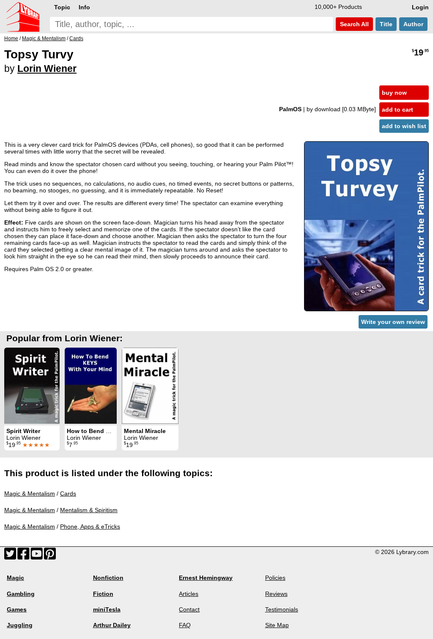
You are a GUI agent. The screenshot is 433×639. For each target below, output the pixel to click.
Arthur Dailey (112, 625)
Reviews (276, 593)
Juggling (20, 625)
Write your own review (393, 321)
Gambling (21, 593)
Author (413, 24)
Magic (15, 577)
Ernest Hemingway (206, 577)
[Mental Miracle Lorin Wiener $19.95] (150, 386)
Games (17, 609)
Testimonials (281, 609)
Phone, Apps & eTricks (90, 526)
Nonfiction (108, 577)
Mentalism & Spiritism (89, 510)
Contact (189, 609)
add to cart (397, 109)
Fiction (103, 593)
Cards (68, 493)
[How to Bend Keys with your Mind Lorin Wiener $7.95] (91, 386)
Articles (188, 593)
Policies (275, 577)
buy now (394, 92)
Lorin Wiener (47, 68)
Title (386, 24)
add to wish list (404, 126)
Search (353, 24)
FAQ (185, 625)
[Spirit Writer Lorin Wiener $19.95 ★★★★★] (32, 386)
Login (420, 7)
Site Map (277, 625)
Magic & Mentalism (29, 493)
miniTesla (107, 609)
